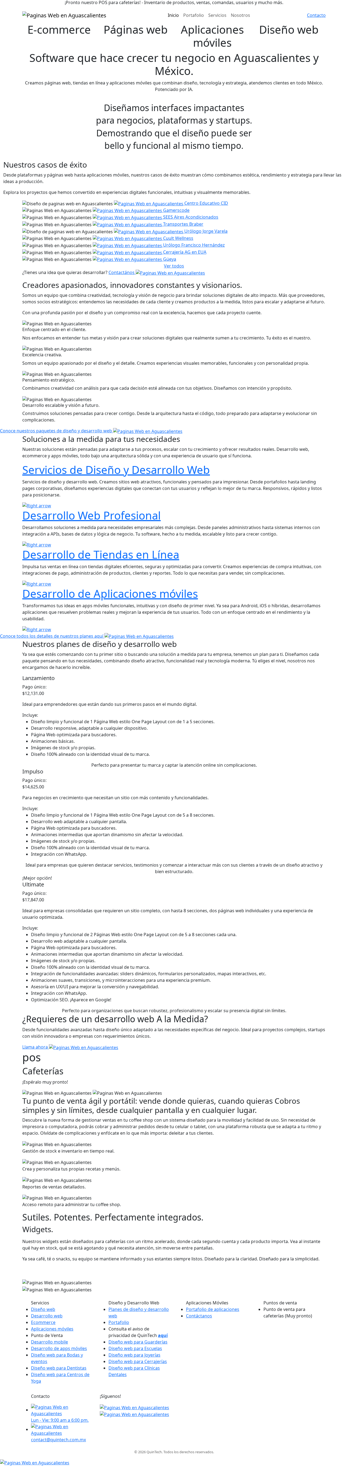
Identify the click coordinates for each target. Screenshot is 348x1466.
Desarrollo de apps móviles (59, 1348)
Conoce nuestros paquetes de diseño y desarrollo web (56, 431)
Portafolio (118, 1322)
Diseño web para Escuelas (135, 1348)
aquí (163, 1335)
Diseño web (43, 1309)
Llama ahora (35, 1047)
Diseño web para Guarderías (137, 1342)
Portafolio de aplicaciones (212, 1309)
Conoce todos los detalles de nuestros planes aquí (52, 636)
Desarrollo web (47, 1316)
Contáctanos (199, 1316)
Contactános (122, 272)
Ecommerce (43, 1322)
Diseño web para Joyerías (134, 1355)
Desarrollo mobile (49, 1342)
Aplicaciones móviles (52, 1329)
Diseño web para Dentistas (58, 1368)
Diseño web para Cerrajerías (137, 1361)
